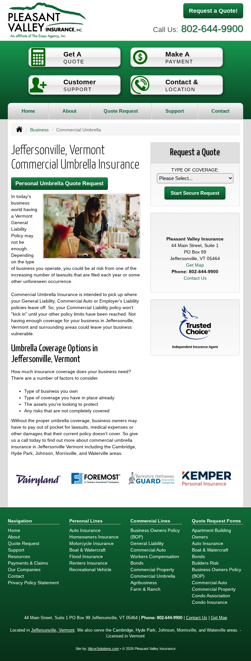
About (69, 111)
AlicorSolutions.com (103, 649)
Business (39, 129)
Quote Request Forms (216, 520)
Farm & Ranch (145, 589)
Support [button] (174, 111)
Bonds (136, 563)
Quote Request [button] (121, 111)
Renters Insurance (88, 563)
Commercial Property (152, 569)
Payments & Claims (28, 563)
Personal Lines (86, 520)
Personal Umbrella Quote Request (59, 183)
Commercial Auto (148, 550)
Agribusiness (143, 582)
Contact (220, 111)
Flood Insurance (86, 556)
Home (28, 111)
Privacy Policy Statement (33, 582)
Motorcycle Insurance (91, 543)
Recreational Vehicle (90, 569)
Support (16, 550)
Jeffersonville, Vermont (53, 630)
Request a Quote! (213, 11)
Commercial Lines (150, 520)
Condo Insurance (209, 602)
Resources (19, 556)
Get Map (195, 265)
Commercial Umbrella (152, 576)
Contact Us (195, 278)
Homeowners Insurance (94, 536)
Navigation (20, 520)
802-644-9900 (212, 28)
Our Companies (24, 569)
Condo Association (211, 595)
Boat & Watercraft (87, 550)
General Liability (147, 543)
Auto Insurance (85, 530)
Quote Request (23, 543)
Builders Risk (205, 563)
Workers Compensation (154, 556)
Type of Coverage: (195, 170)
